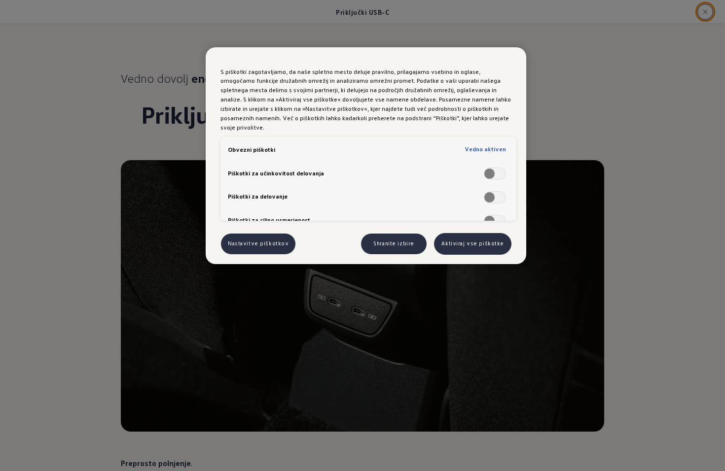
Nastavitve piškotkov (258, 243)
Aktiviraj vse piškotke (472, 243)
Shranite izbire (393, 243)
